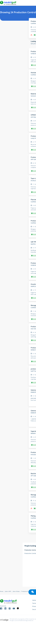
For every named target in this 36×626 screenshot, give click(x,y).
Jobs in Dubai (16, 591)
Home (1, 591)
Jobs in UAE (8, 591)
